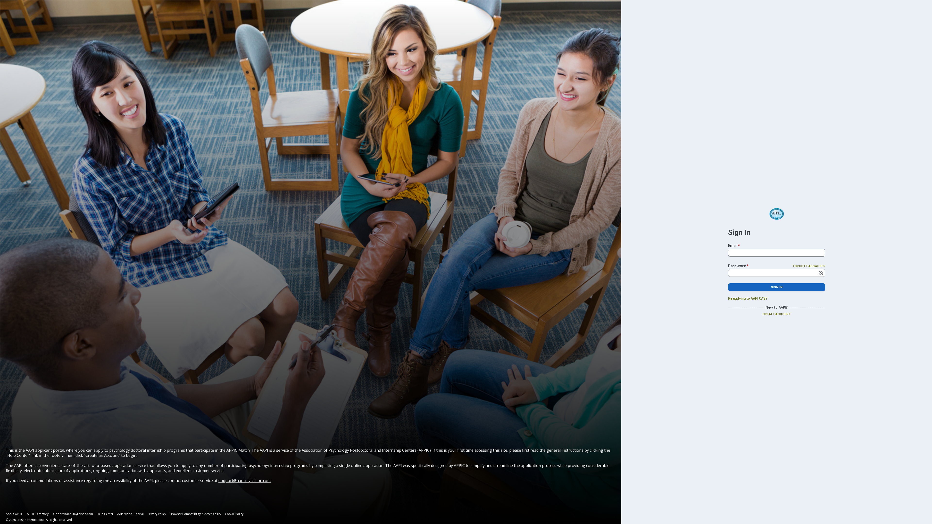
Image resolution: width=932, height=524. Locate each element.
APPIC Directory (38, 514)
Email (734, 245)
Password (738, 266)
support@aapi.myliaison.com (244, 480)
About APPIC (14, 514)
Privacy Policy (157, 514)
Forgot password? (809, 266)
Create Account (777, 314)
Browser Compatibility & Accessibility (195, 514)
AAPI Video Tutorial (130, 514)
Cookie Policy (234, 514)
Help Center (105, 514)
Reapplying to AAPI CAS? (747, 298)
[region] (311, 465)
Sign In (777, 287)
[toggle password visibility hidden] (820, 273)
